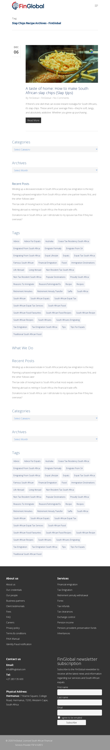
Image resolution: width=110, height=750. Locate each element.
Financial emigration (67, 584)
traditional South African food (27, 334)
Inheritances (63, 633)
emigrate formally (53, 248)
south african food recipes (58, 312)
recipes (80, 284)
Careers (10, 622)
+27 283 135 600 (14, 679)
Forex (60, 600)
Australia (49, 241)
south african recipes (23, 320)
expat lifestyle (51, 255)
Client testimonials (15, 606)
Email (60, 707)
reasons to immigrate (23, 284)
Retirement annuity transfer (50, 291)
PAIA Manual (12, 638)
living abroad (35, 269)
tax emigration (20, 327)
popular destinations (55, 277)
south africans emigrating (68, 320)
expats (66, 255)
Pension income (65, 622)
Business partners (15, 600)
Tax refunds (63, 606)
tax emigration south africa (44, 327)
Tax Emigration (64, 589)
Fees (8, 611)
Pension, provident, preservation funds (76, 627)
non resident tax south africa (60, 269)
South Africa (82, 291)
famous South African (23, 262)
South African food (57, 305)
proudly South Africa (79, 277)
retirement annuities (23, 291)
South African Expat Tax (65, 298)
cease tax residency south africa (73, 241)
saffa (70, 291)
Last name (62, 697)
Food (64, 262)
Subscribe (71, 722)
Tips (64, 327)
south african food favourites (27, 312)
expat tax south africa (84, 255)
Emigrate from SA (74, 248)
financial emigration (48, 262)
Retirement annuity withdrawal (72, 595)
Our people (12, 595)
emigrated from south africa (26, 248)
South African (19, 298)
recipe (69, 284)
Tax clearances (65, 611)
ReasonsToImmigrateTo (50, 284)
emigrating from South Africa (26, 255)
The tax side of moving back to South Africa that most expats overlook (47, 204)
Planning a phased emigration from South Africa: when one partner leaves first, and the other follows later (54, 196)
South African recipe (85, 312)
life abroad (18, 269)
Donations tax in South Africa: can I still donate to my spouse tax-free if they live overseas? (52, 217)
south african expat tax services (28, 305)
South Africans (44, 320)
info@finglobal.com (15, 669)
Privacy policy (13, 627)
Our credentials (14, 589)
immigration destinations (83, 262)
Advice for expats (32, 241)
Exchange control (66, 617)
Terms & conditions (16, 633)
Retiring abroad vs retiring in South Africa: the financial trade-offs (44, 209)
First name (62, 687)
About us (10, 584)
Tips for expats (78, 327)
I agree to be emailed (71, 717)
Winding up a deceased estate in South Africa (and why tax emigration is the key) (52, 189)
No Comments (61, 98)
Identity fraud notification (19, 644)
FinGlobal (34, 98)
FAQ (8, 617)
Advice (16, 241)
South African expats (40, 298)
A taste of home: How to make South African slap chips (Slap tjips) (57, 90)
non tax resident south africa (27, 277)
